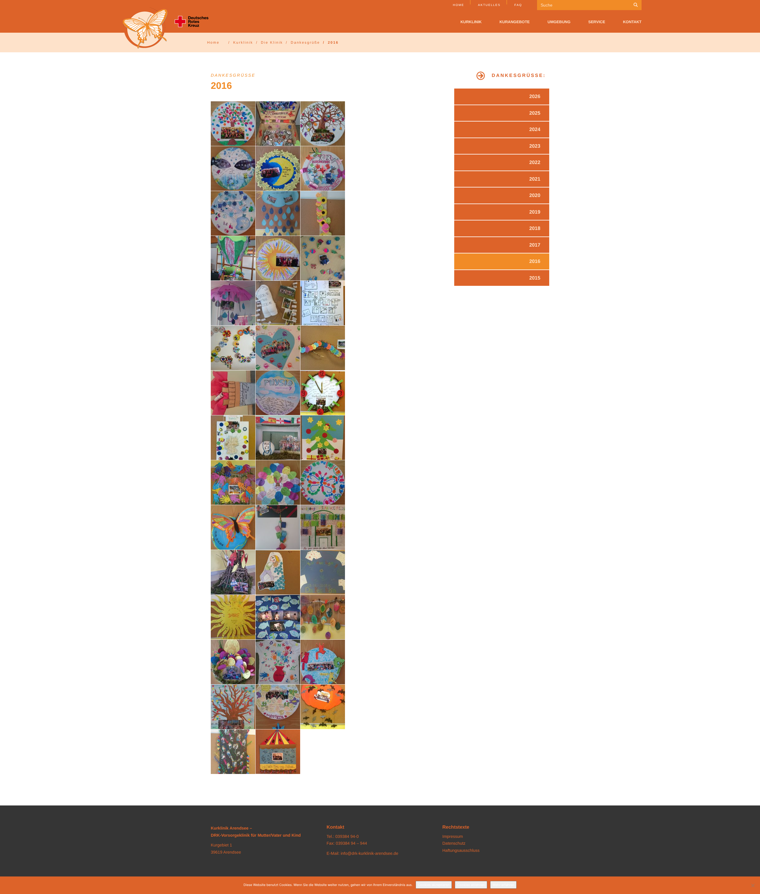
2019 (534, 212)
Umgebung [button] (558, 22)
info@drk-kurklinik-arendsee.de (369, 853)
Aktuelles (489, 5)
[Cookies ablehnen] (753, 885)
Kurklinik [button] (471, 22)
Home (458, 5)
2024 (534, 129)
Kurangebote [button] (514, 22)
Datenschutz (454, 843)
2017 (534, 245)
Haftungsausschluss (460, 850)
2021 (534, 179)
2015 (534, 278)
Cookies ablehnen (471, 885)
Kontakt (632, 22)
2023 (534, 146)
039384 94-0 (347, 836)
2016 (534, 261)
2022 (534, 162)
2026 (534, 96)
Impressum (452, 836)
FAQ (518, 5)
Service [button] (596, 22)
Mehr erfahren (503, 885)
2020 (534, 195)
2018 (534, 228)
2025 (534, 113)
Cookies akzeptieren (433, 885)
